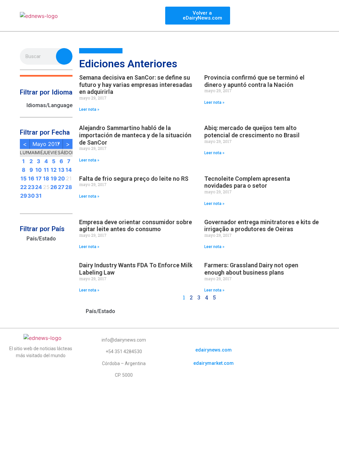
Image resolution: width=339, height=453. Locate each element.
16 (31, 178)
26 (53, 187)
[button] (46, 76)
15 (23, 178)
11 (46, 169)
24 (38, 187)
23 (31, 187)
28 (68, 187)
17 (39, 178)
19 (54, 178)
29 (23, 195)
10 (38, 169)
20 (61, 178)
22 (23, 187)
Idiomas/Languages (49, 105)
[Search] (64, 56)
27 (61, 187)
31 (38, 195)
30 (31, 195)
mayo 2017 (46, 144)
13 (61, 169)
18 (46, 178)
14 (69, 169)
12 (54, 169)
